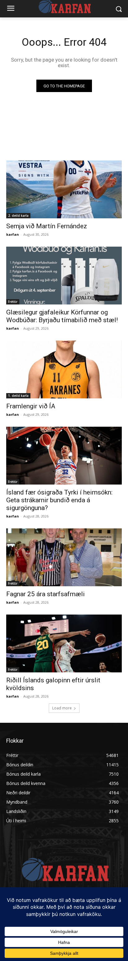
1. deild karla (18, 395)
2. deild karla (18, 215)
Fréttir (12, 301)
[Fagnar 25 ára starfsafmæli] (64, 557)
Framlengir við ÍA (30, 406)
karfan (12, 234)
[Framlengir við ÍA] (64, 369)
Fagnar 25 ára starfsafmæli (45, 594)
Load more (62, 708)
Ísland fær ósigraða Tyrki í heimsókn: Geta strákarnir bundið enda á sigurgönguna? (59, 500)
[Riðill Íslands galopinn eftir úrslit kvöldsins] (64, 643)
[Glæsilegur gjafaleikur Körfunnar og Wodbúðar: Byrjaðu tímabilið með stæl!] (64, 275)
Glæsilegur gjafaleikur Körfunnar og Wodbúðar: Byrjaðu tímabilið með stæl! (62, 316)
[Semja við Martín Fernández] (64, 189)
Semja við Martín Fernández (46, 226)
